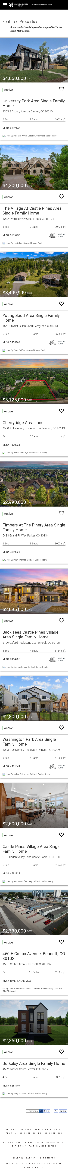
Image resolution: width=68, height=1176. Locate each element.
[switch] (61, 89)
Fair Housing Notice (42, 1146)
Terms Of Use (12, 1142)
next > (63, 1111)
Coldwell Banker (24, 1158)
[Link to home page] (18, 5)
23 (56, 1111)
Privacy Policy (33, 1142)
